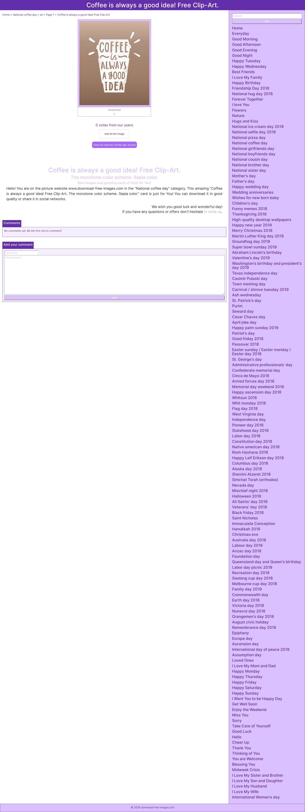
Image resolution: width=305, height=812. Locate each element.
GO (267, 21)
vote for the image (114, 134)
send (114, 297)
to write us (212, 212)
